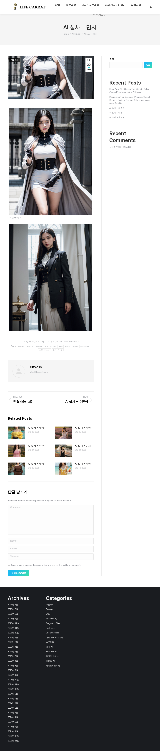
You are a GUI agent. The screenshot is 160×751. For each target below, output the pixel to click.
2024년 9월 (13, 694)
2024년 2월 (13, 726)
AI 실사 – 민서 (83, 445)
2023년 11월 (13, 741)
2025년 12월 (13, 623)
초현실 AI (50, 661)
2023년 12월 (13, 736)
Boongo (49, 609)
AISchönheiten (50, 346)
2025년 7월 (13, 647)
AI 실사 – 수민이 (37, 445)
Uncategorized (52, 633)
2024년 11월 (13, 684)
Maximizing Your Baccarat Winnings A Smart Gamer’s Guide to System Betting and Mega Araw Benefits (129, 100)
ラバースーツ (57, 350)
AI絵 (60, 346)
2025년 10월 (13, 633)
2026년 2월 (13, 614)
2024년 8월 (13, 698)
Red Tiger (50, 628)
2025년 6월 (13, 651)
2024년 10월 (13, 689)
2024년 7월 (13, 703)
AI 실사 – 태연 (83, 427)
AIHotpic (30, 346)
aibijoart (21, 346)
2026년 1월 (13, 618)
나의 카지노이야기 (54, 637)
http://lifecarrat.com (39, 372)
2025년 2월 (13, 670)
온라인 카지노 (52, 656)
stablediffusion (44, 350)
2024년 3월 (13, 722)
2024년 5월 (13, 712)
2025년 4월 (13, 661)
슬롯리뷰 (50, 642)
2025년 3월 (13, 665)
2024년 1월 (13, 731)
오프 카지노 (51, 651)
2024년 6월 (13, 708)
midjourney (84, 346)
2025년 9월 (13, 637)
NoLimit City (51, 618)
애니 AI (49, 647)
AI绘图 (67, 346)
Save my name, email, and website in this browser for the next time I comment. (46, 565)
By (44, 341)
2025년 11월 (13, 628)
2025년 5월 (13, 656)
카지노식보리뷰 (53, 665)
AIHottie (39, 346)
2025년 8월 (13, 642)
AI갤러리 (14, 60)
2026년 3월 (13, 609)
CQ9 (48, 614)
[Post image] (16, 433)
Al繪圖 (75, 346)
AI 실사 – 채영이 (37, 427)
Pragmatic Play (53, 623)
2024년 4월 (13, 717)
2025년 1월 (13, 675)
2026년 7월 (13, 604)
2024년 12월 (13, 680)
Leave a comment (71, 341)
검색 (111, 58)
